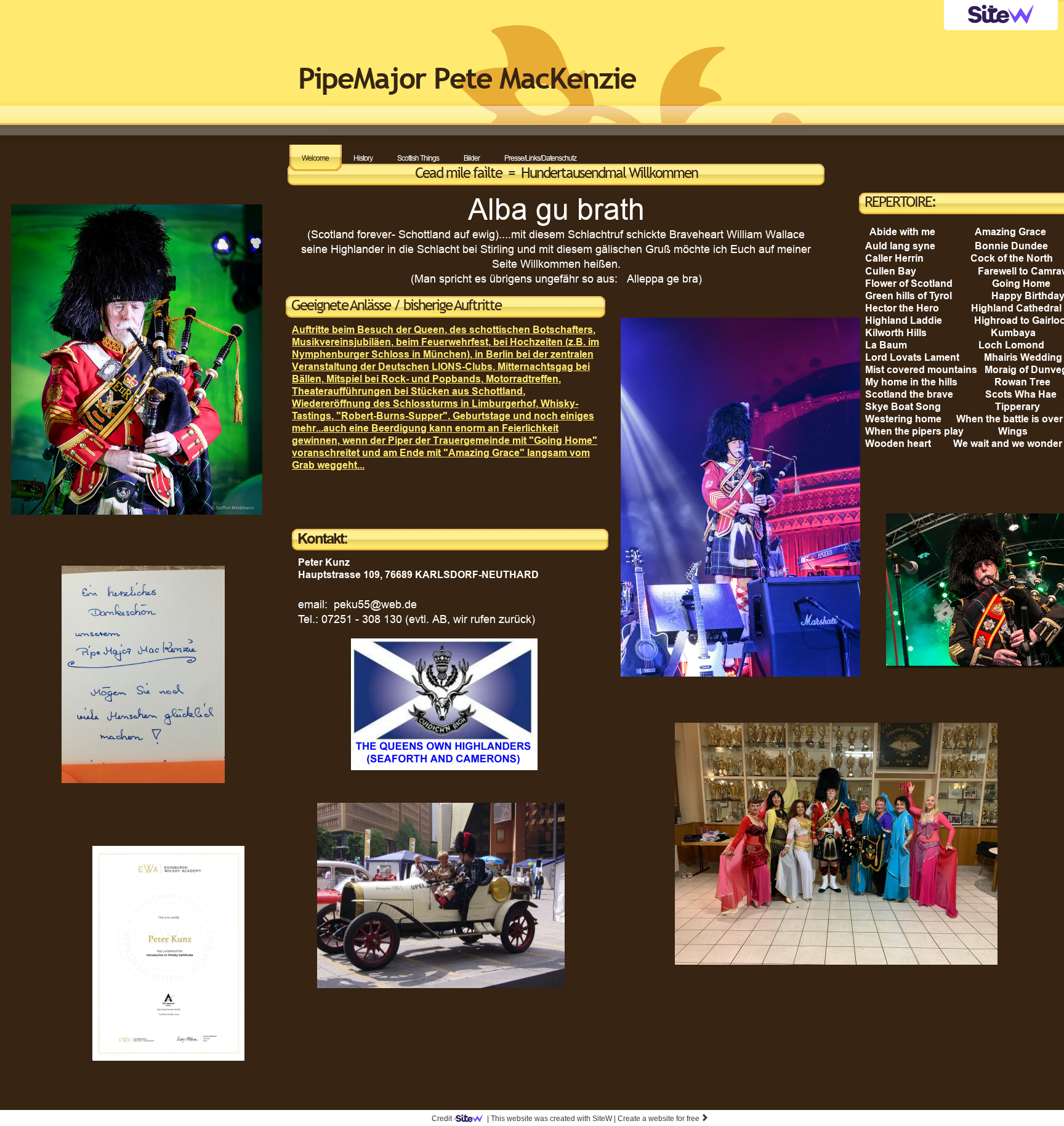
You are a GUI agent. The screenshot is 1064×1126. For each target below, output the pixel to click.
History (363, 158)
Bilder (472, 158)
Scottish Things (418, 158)
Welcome (315, 158)
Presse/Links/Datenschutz (540, 158)
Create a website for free (663, 1118)
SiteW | (551, 1118)
